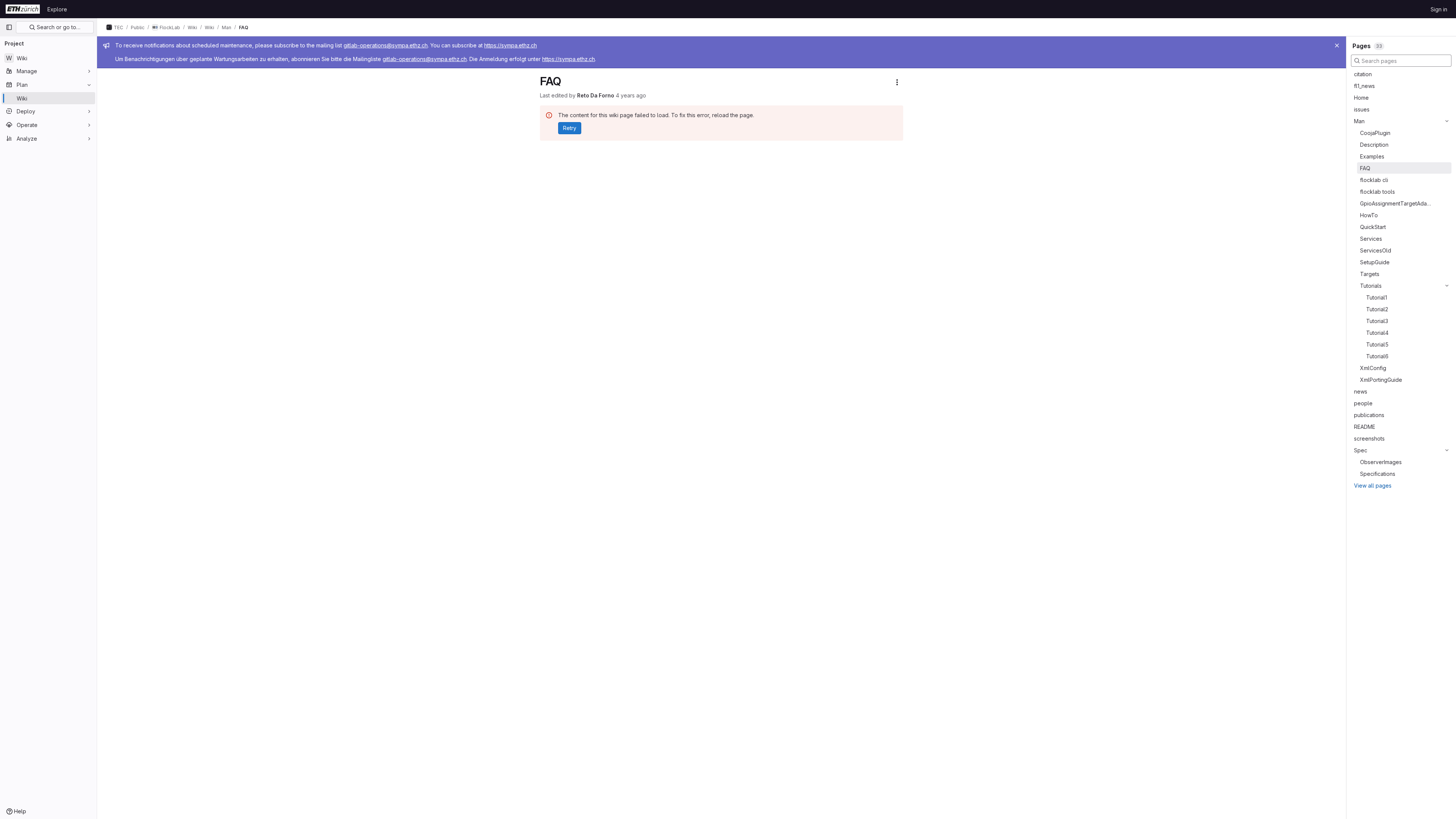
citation (1363, 74)
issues (1362, 109)
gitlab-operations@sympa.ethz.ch (386, 45)
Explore (57, 9)
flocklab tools (1377, 191)
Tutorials (1371, 285)
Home (1361, 97)
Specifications (1377, 474)
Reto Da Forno (595, 95)
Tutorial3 (1377, 321)
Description (1374, 144)
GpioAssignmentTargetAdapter (1396, 203)
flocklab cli (1374, 180)
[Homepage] (22, 9)
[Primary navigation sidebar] (9, 27)
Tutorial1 (1376, 297)
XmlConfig (1373, 368)
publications (1369, 415)
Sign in (1439, 9)
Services (1371, 238)
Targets (1369, 274)
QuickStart (1373, 227)
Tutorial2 (1377, 309)
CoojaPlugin (1375, 133)
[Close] (1336, 45)
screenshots (1369, 438)
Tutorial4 (1377, 332)
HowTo (1369, 215)
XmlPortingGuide (1381, 380)
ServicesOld (1375, 250)
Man (1359, 121)
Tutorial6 (1377, 356)
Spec (1360, 450)
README (1364, 427)
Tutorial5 (1377, 344)
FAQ (1365, 168)
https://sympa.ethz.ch (510, 45)
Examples (1372, 156)
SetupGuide (1375, 262)
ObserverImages (1381, 462)
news (1360, 391)
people (1363, 403)
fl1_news (1364, 86)
